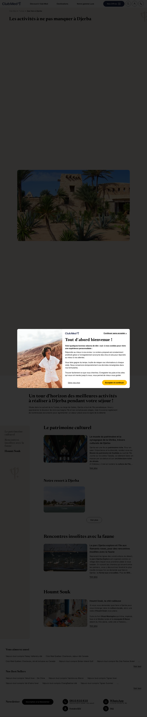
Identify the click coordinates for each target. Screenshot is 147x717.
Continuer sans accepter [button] (115, 333)
